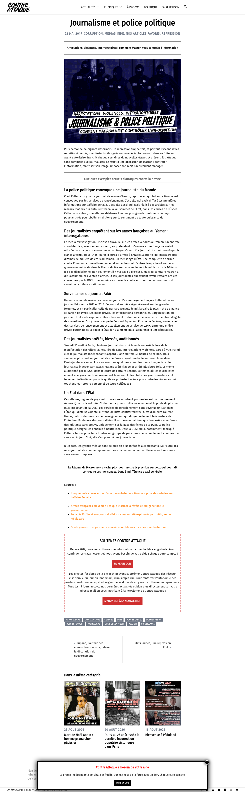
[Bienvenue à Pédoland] (163, 703)
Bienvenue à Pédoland (160, 735)
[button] (185, 6)
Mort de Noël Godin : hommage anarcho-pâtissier (78, 738)
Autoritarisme (73, 620)
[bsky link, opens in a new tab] (219, 789)
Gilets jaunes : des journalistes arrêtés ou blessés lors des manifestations (118, 527)
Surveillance (147, 624)
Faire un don (170, 7)
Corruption (93, 33)
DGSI (119, 620)
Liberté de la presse (114, 624)
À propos (133, 7)
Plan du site (35, 770)
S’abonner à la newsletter (122, 600)
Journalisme (94, 624)
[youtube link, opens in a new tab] (237, 789)
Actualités (88, 7)
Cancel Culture (92, 620)
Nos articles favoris (143, 33)
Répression (171, 33)
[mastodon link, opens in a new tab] (213, 789)
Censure (108, 620)
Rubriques (111, 7)
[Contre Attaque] (18, 7)
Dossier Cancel (134, 620)
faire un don (122, 563)
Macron (133, 624)
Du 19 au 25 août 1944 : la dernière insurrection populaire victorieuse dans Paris (122, 740)
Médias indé (114, 33)
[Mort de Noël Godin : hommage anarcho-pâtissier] (82, 703)
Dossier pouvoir (74, 624)
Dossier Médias (154, 620)
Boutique (150, 7)
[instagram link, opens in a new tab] (231, 789)
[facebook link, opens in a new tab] (225, 789)
